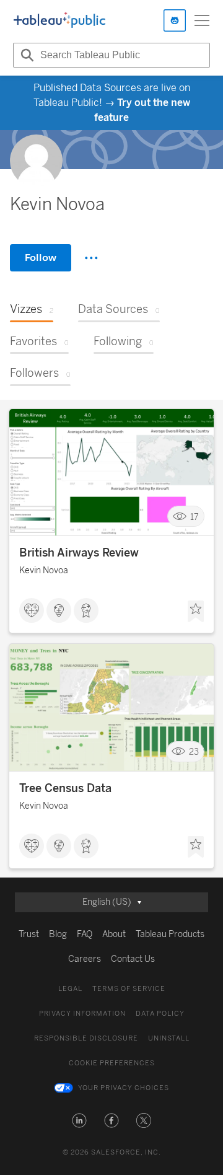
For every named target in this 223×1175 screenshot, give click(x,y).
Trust (29, 934)
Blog (58, 934)
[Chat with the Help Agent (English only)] (175, 20)
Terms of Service (128, 989)
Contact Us (133, 959)
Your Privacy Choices (123, 1088)
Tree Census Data (65, 788)
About (114, 934)
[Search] (25, 55)
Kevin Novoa (43, 570)
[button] (79, 1120)
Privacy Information (82, 1014)
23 (194, 752)
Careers (84, 959)
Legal (70, 989)
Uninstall (169, 1038)
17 (194, 516)
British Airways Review (79, 553)
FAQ (84, 934)
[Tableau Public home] (59, 20)
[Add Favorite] (196, 612)
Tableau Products (170, 934)
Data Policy (160, 1014)
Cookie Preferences (112, 1063)
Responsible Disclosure (86, 1038)
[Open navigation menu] (202, 20)
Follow (40, 257)
